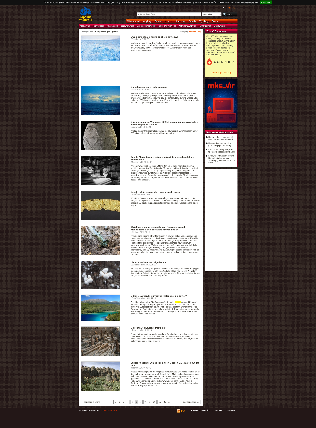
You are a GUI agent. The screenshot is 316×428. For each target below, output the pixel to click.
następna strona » (191, 402)
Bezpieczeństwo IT (146, 26)
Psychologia (112, 26)
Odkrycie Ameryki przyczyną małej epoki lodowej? (159, 296)
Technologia (98, 26)
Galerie (192, 21)
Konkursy (180, 21)
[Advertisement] (141, 74)
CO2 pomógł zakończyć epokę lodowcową (154, 37)
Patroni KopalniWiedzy (221, 72)
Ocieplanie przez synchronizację (149, 87)
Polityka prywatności (200, 410)
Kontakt (218, 410)
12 (165, 402)
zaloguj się (230, 8)
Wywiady (204, 21)
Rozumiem (266, 2)
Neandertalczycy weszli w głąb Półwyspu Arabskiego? (220, 144)
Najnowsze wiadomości (219, 132)
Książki (168, 21)
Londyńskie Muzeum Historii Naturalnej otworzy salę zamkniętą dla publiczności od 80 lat (221, 159)
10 (154, 402)
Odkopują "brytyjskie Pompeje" (148, 327)
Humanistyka (204, 26)
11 (159, 402)
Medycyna (85, 26)
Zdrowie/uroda (127, 26)
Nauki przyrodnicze (167, 26)
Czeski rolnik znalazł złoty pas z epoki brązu (155, 192)
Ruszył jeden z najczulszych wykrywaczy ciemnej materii (221, 138)
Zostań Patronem (216, 31)
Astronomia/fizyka (187, 26)
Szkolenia (230, 410)
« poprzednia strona (91, 402)
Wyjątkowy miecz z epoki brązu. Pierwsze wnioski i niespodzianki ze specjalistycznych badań (159, 228)
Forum (158, 21)
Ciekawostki (219, 26)
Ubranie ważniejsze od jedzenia (148, 262)
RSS (183, 411)
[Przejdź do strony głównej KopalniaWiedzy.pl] (85, 14)
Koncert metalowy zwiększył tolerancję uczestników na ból (221, 150)
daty (199, 32)
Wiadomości (133, 21)
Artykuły (147, 21)
